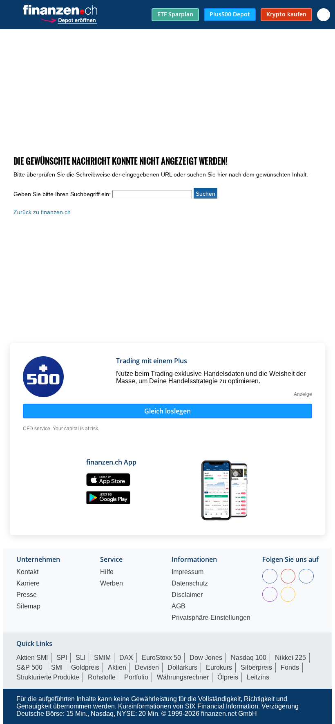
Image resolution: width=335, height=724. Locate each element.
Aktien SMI (32, 657)
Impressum (187, 572)
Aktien (117, 667)
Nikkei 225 (290, 657)
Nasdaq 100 (248, 657)
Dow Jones (206, 657)
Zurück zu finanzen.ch (42, 212)
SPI (61, 657)
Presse (26, 595)
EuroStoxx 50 (161, 657)
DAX (126, 657)
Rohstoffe (102, 677)
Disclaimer (187, 595)
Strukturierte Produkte (47, 677)
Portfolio (136, 677)
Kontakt (27, 572)
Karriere (28, 583)
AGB (178, 606)
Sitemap (28, 606)
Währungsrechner (183, 677)
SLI (80, 657)
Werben (111, 583)
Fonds (290, 667)
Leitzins (258, 677)
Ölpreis (227, 677)
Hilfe (107, 572)
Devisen (147, 667)
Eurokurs (219, 667)
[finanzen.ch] (60, 10)
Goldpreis (85, 667)
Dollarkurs (182, 667)
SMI (57, 667)
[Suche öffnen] (323, 14)
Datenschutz (190, 583)
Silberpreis (256, 667)
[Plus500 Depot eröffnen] (68, 19)
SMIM (102, 657)
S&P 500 (29, 667)
